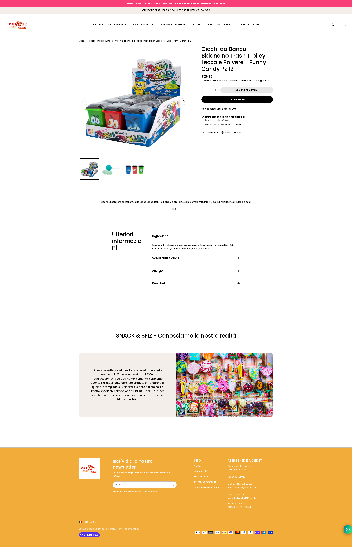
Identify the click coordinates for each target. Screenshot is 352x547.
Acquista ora (237, 99)
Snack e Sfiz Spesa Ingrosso (102, 529)
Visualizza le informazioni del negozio (224, 124)
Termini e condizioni (132, 491)
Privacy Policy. (151, 491)
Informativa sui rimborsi (206, 487)
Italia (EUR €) (90, 521)
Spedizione (222, 80)
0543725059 (238, 476)
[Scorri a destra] (184, 101)
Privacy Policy (201, 471)
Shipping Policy (202, 476)
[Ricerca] (333, 24)
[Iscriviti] (173, 485)
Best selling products (99, 40)
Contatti (198, 466)
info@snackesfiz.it (242, 484)
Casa (81, 40)
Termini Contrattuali (205, 481)
